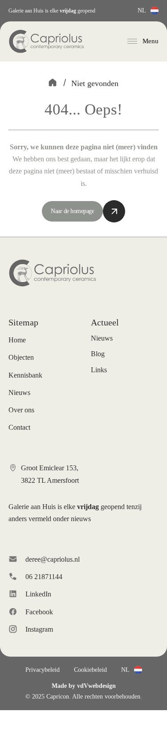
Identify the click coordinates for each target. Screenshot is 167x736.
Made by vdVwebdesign (84, 686)
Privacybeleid (42, 669)
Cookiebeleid (90, 669)
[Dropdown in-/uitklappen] (155, 11)
